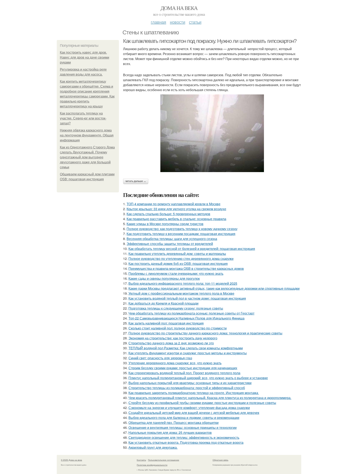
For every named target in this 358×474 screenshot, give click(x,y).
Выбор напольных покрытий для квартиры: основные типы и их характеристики (190, 382)
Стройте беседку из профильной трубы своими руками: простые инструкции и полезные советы (202, 402)
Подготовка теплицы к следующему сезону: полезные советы (175, 308)
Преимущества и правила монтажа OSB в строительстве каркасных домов (186, 268)
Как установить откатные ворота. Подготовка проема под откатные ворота (185, 442)
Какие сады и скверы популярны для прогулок (164, 278)
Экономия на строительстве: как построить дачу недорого (172, 338)
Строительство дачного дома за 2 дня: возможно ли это (171, 343)
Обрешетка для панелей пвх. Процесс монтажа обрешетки (173, 422)
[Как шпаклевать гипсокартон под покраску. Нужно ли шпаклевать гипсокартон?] (212, 133)
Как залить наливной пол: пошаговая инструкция (166, 323)
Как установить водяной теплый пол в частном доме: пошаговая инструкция (187, 298)
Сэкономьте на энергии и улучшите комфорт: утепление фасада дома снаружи (189, 407)
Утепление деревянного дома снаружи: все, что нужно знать (174, 363)
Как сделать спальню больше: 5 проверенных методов (168, 213)
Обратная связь (220, 459)
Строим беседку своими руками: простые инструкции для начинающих (182, 367)
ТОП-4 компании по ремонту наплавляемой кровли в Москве (173, 203)
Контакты (141, 459)
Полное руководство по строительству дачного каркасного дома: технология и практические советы (205, 333)
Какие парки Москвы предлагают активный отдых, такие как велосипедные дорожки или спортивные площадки (214, 288)
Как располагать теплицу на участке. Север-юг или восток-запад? (83, 118)
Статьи (195, 22)
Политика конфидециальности (152, 464)
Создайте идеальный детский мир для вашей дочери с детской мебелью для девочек (193, 412)
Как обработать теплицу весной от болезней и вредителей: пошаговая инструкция (191, 248)
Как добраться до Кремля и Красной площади (163, 303)
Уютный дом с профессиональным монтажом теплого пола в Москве (181, 293)
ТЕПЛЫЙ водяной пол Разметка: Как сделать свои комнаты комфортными (185, 348)
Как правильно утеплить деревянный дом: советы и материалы (177, 253)
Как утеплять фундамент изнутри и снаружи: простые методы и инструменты (187, 353)
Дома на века (179, 7)
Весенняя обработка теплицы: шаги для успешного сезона (172, 238)
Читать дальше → (135, 181)
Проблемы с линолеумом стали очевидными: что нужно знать (175, 273)
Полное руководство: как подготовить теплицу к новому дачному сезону (182, 228)
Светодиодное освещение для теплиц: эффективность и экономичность (183, 437)
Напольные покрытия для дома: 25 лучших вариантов (170, 432)
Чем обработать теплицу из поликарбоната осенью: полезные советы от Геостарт (191, 313)
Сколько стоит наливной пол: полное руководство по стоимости (177, 328)
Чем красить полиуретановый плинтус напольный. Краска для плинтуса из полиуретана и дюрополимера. (209, 397)
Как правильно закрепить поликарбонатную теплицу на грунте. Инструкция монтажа (193, 392)
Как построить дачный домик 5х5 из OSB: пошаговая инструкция (178, 263)
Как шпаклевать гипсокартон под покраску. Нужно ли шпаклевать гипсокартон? (209, 41)
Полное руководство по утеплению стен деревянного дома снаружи (180, 258)
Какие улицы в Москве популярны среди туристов (165, 223)
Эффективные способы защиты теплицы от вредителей (170, 243)
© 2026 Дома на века (71, 459)
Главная (158, 22)
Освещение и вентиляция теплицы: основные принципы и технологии (182, 427)
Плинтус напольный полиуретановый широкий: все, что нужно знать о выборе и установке (198, 377)
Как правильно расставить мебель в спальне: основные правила (176, 218)
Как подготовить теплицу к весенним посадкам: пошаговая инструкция (181, 233)
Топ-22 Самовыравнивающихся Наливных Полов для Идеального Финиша (186, 318)
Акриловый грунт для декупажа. (153, 447)
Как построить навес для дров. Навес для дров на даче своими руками (84, 57)
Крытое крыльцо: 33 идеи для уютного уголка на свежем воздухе (176, 208)
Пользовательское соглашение (163, 459)
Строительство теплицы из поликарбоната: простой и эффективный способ (186, 387)
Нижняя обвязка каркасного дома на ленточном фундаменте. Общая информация (87, 135)
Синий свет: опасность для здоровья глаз (160, 358)
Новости (177, 22)
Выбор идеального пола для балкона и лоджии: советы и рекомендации (183, 417)
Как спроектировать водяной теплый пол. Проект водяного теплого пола (184, 372)
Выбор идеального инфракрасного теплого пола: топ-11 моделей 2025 (182, 283)
